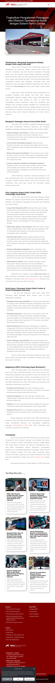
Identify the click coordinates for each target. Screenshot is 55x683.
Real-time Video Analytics (13, 611)
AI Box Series (9, 632)
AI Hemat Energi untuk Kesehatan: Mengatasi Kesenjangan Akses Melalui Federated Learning (38, 496)
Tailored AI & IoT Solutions (13, 609)
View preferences (29, 679)
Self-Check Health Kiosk (12, 639)
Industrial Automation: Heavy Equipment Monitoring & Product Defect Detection (15, 618)
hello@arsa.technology (23, 1)
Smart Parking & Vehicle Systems (15, 614)
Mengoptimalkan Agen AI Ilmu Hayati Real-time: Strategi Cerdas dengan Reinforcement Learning (15, 535)
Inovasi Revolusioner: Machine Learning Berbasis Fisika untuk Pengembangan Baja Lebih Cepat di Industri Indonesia (39, 534)
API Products (9, 630)
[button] (34, 668)
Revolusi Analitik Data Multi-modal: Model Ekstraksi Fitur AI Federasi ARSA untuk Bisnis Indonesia (15, 574)
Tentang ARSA (34, 609)
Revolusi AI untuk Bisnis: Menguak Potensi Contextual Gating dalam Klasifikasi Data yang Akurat (38, 575)
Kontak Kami (33, 611)
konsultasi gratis (39, 457)
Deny (18, 679)
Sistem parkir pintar (31, 279)
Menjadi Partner (34, 616)
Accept (7, 679)
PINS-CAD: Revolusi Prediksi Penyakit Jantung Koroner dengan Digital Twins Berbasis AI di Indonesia (15, 497)
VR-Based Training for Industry (14, 622)
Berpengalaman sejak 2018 (23, 425)
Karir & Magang (34, 614)
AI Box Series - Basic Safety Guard (15, 635)
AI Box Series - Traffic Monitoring (15, 637)
